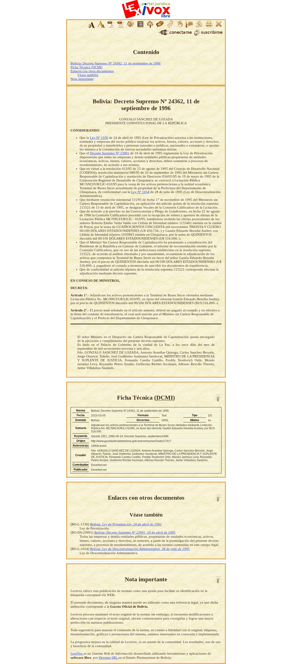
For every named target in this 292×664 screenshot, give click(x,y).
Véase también (87, 75)
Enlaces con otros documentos (92, 71)
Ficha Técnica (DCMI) (86, 67)
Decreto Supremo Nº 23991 (109, 153)
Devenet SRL (108, 657)
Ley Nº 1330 (99, 138)
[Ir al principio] (218, 398)
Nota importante (82, 79)
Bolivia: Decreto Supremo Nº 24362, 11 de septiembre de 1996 (115, 63)
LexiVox (76, 653)
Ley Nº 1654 (140, 192)
